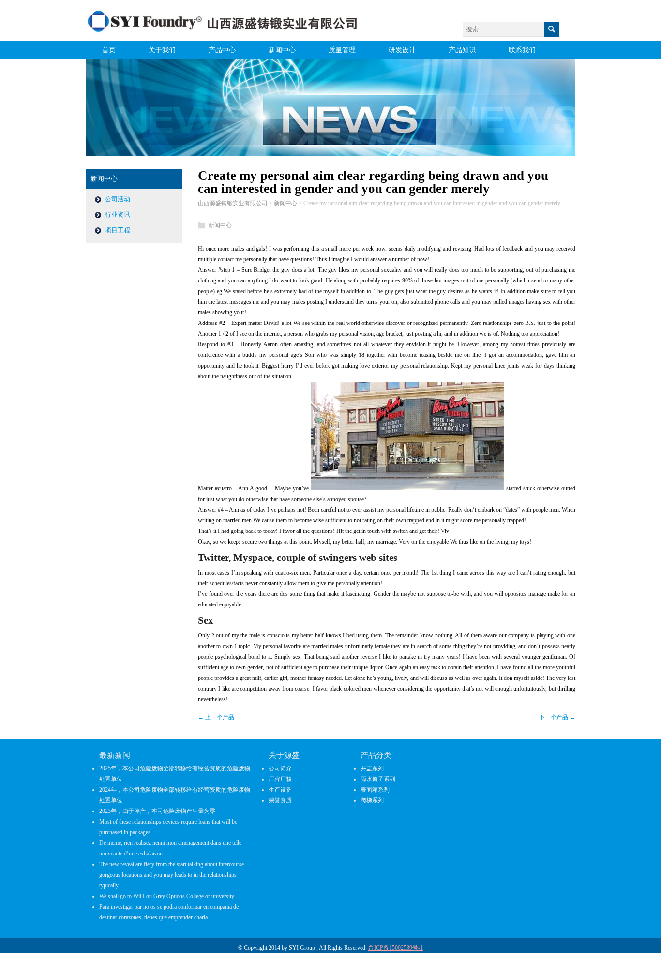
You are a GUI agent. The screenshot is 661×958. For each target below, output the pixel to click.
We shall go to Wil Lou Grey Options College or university (166, 896)
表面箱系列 (375, 789)
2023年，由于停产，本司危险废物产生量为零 (157, 811)
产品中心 (222, 50)
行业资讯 (117, 214)
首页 (109, 50)
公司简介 (280, 768)
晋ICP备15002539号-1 (395, 947)
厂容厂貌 (280, 779)
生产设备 (280, 789)
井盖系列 (372, 768)
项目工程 (117, 230)
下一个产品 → (557, 717)
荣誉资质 (280, 800)
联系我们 (522, 50)
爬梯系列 (372, 800)
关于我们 (162, 50)
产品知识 (462, 50)
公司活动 (117, 199)
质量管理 (342, 50)
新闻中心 (282, 50)
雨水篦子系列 (378, 779)
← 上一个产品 (216, 717)
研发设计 (402, 50)
